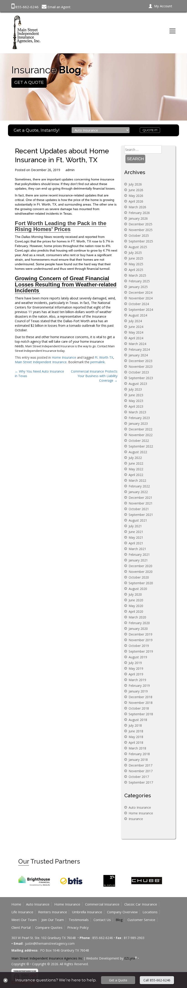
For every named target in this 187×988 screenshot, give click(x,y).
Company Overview (122, 912)
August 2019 (138, 657)
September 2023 (141, 378)
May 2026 (136, 195)
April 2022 (136, 475)
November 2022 (141, 435)
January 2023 (138, 423)
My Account (163, 6)
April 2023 (136, 406)
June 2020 (136, 600)
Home (16, 904)
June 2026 (136, 190)
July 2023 (135, 389)
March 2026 (137, 207)
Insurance (136, 819)
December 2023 (140, 361)
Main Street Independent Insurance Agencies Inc (47, 958)
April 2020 (136, 611)
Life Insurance (22, 912)
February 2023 (139, 418)
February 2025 (139, 281)
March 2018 (137, 748)
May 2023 (136, 401)
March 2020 (137, 617)
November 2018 (141, 702)
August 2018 (138, 720)
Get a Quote (118, 980)
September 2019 (141, 651)
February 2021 (139, 554)
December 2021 (140, 497)
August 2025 (138, 247)
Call (156, 980)
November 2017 (141, 771)
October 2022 (139, 440)
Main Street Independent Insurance (41, 362)
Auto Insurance (140, 807)
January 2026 (138, 218)
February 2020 (139, 623)
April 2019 (136, 674)
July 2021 (135, 526)
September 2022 (141, 446)
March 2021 (137, 549)
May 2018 (136, 737)
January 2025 (138, 287)
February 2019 (139, 685)
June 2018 (136, 731)
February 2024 (139, 349)
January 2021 (138, 560)
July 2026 (135, 184)
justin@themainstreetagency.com (50, 943)
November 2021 (141, 503)
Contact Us (102, 919)
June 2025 (136, 258)
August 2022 (138, 452)
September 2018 (141, 714)
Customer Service (141, 919)
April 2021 (136, 543)
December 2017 (140, 765)
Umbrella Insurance (87, 912)
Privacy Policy (78, 927)
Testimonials (79, 919)
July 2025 (135, 252)
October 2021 (139, 509)
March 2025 (137, 275)
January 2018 (138, 759)
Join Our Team (53, 919)
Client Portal (21, 927)
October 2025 (139, 235)
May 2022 (136, 469)
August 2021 (138, 520)
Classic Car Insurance (140, 904)
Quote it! (150, 130)
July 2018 (135, 725)
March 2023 (137, 412)
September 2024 (141, 309)
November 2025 (141, 230)
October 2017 (139, 776)
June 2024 (136, 326)
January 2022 (138, 492)
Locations (150, 912)
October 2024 (139, 304)
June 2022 (136, 463)
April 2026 (136, 201)
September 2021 (141, 514)
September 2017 (141, 782)
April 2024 (136, 338)
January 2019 (138, 691)
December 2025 (140, 224)
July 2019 (135, 663)
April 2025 (136, 270)
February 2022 (139, 486)
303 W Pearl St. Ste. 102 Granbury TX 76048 (44, 938)
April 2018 (136, 742)
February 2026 (139, 213)
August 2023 (138, 383)
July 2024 (135, 321)
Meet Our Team (24, 919)
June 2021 (136, 532)
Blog (119, 919)
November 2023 (141, 366)
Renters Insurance (52, 912)
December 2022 (140, 429)
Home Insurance (64, 357)
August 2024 (138, 315)
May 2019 (136, 668)
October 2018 (139, 708)
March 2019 (137, 680)
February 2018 (139, 754)
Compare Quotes (48, 927)
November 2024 (141, 298)
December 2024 (140, 292)
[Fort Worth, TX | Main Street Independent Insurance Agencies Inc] (26, 32)
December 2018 (140, 697)
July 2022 (135, 457)
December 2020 (140, 566)
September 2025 (141, 241)
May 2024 (136, 332)
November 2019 (141, 640)
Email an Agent (58, 7)
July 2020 (135, 594)
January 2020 (138, 628)
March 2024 (137, 344)
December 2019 (140, 634)
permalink (97, 362)
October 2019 (139, 645)
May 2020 (136, 606)
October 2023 (139, 372)
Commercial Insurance (102, 904)
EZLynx (129, 958)
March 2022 (137, 480)
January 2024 (138, 355)
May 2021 (136, 537)
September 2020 (141, 583)
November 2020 (141, 571)
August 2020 (138, 589)
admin (70, 170)
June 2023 (136, 395)
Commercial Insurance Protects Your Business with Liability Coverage (94, 376)
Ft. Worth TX (104, 357)
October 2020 (139, 577)
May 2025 (136, 264)
